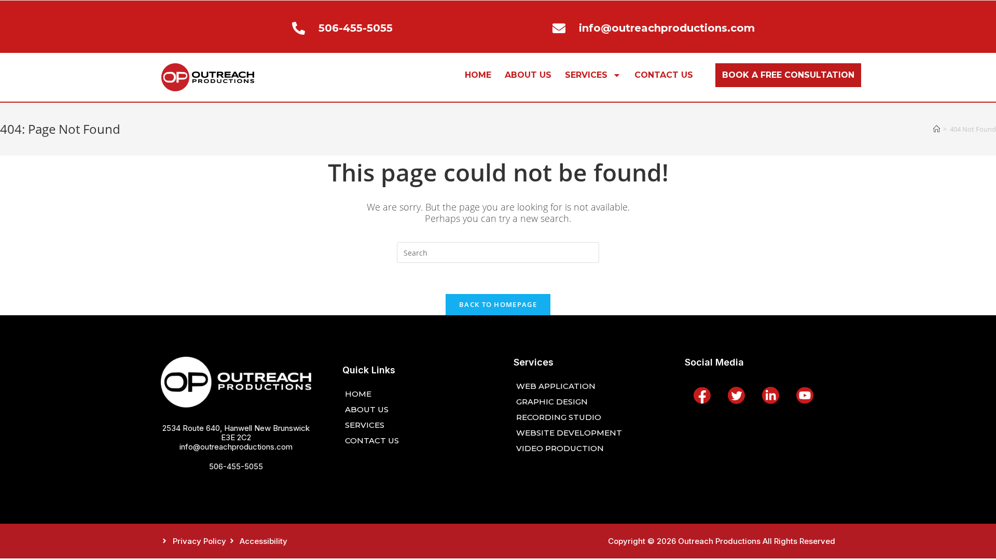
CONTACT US (663, 75)
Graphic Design (552, 402)
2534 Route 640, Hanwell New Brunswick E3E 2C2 (236, 432)
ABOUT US (528, 75)
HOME (478, 75)
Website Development (569, 433)
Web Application (556, 386)
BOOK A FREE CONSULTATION (788, 75)
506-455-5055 (236, 466)
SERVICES (586, 75)
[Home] (936, 129)
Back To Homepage (498, 304)
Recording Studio (558, 417)
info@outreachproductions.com (236, 447)
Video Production (560, 448)
